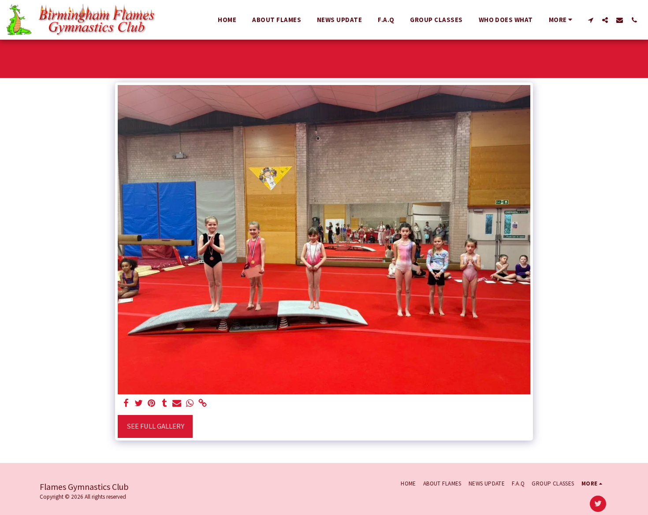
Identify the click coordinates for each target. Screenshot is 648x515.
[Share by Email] (177, 404)
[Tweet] (139, 404)
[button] (590, 19)
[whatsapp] (189, 404)
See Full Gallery (155, 426)
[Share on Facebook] (126, 404)
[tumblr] (164, 404)
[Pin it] (151, 404)
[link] (202, 404)
